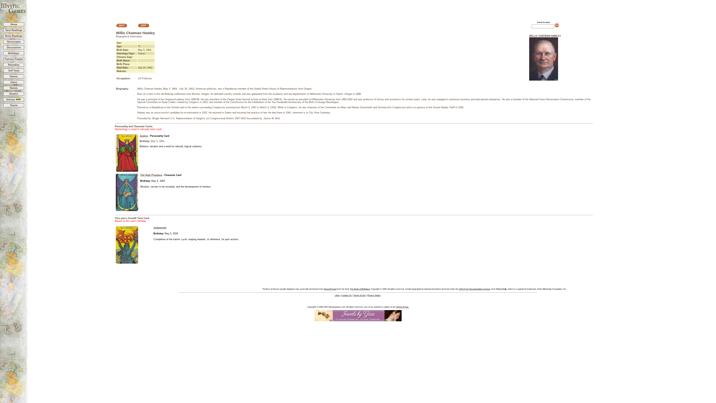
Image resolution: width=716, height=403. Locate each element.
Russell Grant (330, 289)
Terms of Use (359, 295)
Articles (11, 99)
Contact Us (346, 295)
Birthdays (13, 53)
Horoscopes (14, 41)
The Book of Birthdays (360, 289)
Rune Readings (14, 36)
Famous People (14, 59)
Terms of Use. (402, 307)
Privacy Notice (374, 295)
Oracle (14, 105)
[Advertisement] (371, 9)
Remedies (13, 64)
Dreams (13, 93)
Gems (13, 82)
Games (14, 76)
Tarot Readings (13, 30)
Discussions (14, 47)
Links (337, 295)
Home (13, 24)
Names (14, 88)
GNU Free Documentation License (474, 289)
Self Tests (13, 70)
